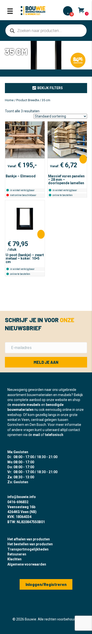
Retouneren (16, 554)
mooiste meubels (26, 405)
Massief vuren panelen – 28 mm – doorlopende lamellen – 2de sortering (66, 181)
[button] (46, 88)
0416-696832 (17, 502)
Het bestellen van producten (30, 544)
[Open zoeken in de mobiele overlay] (46, 30)
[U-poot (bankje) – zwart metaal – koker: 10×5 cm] (25, 218)
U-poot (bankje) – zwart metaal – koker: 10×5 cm (25, 258)
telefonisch (54, 435)
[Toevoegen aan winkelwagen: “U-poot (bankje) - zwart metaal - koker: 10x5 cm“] (41, 234)
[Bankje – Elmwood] (25, 139)
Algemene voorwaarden (26, 564)
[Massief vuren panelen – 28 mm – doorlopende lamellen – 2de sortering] (67, 139)
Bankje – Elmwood (21, 176)
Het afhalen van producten (28, 539)
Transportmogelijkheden (28, 549)
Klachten (14, 559)
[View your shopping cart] (81, 10)
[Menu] (10, 11)
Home (9, 100)
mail (36, 435)
